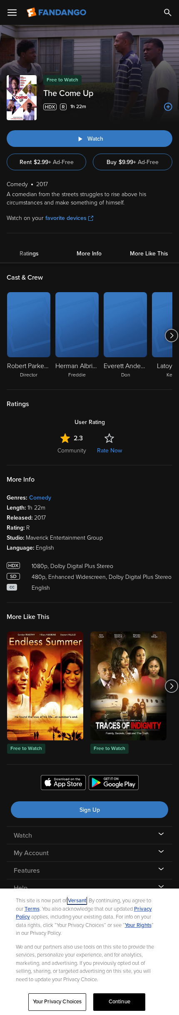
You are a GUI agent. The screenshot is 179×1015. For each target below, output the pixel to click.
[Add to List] (168, 107)
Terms (32, 909)
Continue (119, 1001)
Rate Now (109, 450)
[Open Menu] (12, 12)
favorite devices (66, 218)
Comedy (40, 497)
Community (71, 450)
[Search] (167, 12)
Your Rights (138, 925)
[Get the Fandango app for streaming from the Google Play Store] (113, 784)
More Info (89, 253)
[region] (89, 952)
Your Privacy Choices (57, 1001)
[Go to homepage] (57, 12)
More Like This (149, 253)
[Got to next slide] (171, 335)
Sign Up (90, 809)
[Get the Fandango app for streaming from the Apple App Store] (63, 784)
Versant (77, 900)
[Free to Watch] (45, 686)
